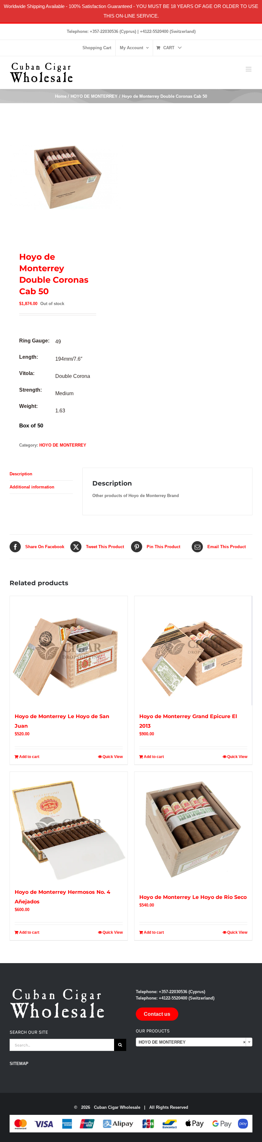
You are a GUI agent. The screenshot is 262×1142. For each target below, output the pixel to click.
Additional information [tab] (32, 487)
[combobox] (194, 1042)
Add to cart (29, 757)
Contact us (157, 1014)
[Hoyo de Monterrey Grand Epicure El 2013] (193, 650)
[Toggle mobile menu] (249, 69)
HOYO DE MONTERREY (62, 445)
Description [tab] (21, 473)
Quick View (113, 757)
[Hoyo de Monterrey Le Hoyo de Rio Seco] (193, 829)
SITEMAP (19, 1063)
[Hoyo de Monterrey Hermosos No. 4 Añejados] (68, 826)
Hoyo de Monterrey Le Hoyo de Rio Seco (193, 897)
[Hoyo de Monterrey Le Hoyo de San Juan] (68, 650)
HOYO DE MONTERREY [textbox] (192, 1042)
